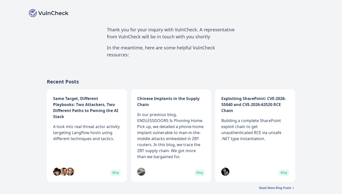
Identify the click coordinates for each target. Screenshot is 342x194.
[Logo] (49, 13)
